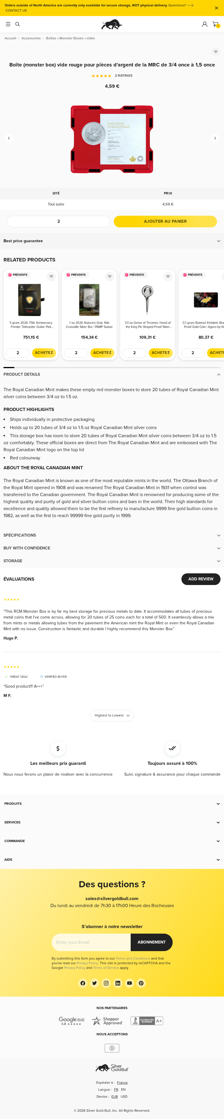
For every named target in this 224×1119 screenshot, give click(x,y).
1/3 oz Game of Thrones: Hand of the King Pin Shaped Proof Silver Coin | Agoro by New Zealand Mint (147, 325)
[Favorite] (215, 51)
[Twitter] (94, 983)
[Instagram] (106, 983)
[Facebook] (83, 983)
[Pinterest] (141, 983)
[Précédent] (9, 138)
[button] (112, 241)
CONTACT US (16, 10)
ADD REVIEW (201, 579)
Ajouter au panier (165, 221)
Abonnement (152, 942)
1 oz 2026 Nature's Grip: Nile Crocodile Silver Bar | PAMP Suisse (89, 325)
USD (124, 1097)
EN (123, 1090)
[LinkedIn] (118, 983)
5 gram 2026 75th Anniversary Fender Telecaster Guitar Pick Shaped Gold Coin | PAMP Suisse (31, 325)
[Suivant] (215, 138)
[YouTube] (129, 983)
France (122, 1083)
